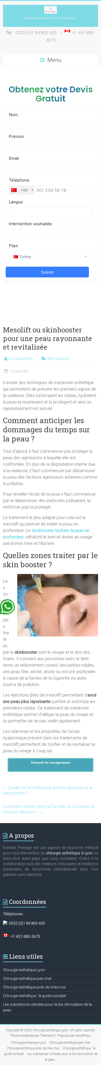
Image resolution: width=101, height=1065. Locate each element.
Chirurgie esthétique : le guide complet (34, 996)
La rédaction (20, 358)
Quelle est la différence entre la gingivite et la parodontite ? (47, 790)
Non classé (58, 358)
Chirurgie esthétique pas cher (27, 978)
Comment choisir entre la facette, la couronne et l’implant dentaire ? (48, 809)
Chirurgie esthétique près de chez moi (34, 987)
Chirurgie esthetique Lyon (24, 970)
